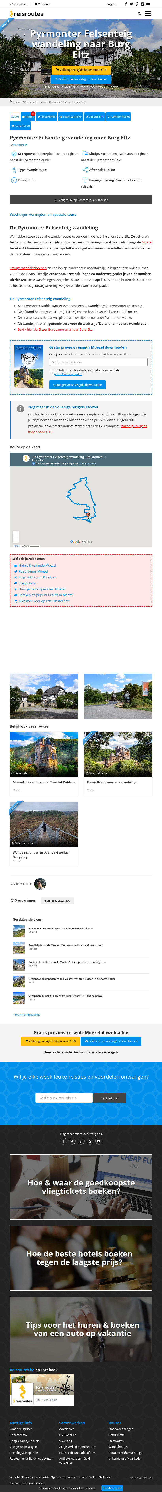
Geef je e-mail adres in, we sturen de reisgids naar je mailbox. (90, 354)
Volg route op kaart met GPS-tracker (83, 200)
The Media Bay (20, 1477)
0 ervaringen (20, 144)
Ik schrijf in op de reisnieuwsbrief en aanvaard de (87, 372)
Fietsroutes (116, 1441)
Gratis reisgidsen (21, 1429)
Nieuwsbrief (67, 1435)
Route (15, 116)
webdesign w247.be (141, 1477)
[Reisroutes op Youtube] (148, 4)
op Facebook (33, 1370)
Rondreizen (116, 1435)
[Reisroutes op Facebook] (125, 4)
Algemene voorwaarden (64, 1477)
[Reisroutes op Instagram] (142, 4)
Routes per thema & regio (126, 1453)
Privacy (83, 1477)
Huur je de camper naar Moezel (41, 589)
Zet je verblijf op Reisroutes (77, 1447)
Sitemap (29, 1483)
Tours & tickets (72, 117)
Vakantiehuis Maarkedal (125, 1458)
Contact (40, 1483)
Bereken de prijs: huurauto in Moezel (45, 595)
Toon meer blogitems (27, 1014)
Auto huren (22, 125)
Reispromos (48, 117)
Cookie (92, 1477)
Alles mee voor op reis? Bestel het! (43, 601)
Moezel (43, 101)
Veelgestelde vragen (23, 1447)
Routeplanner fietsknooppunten (31, 1458)
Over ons (65, 1441)
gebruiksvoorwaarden (68, 374)
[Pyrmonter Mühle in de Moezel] (44, 696)
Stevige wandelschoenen (28, 268)
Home (17, 101)
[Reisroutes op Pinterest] (137, 4)
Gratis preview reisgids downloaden (83, 79)
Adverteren (20, 4)
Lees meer (90, 1488)
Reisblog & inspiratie (24, 1453)
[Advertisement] (81, 640)
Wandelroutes (30, 101)
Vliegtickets (96, 117)
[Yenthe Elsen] (40, 883)
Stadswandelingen (121, 1429)
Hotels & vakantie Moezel (37, 565)
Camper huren (120, 117)
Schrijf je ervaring (57, 900)
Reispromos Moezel (33, 571)
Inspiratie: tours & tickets (37, 577)
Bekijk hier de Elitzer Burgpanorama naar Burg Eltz (55, 329)
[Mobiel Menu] (148, 14)
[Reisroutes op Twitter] (131, 4)
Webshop (43, 4)
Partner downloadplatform (77, 1453)
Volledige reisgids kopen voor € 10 (83, 70)
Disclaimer (104, 1477)
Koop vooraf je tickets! (25, 1441)
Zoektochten (18, 1435)
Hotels (30, 115)
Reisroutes (26, 13)
